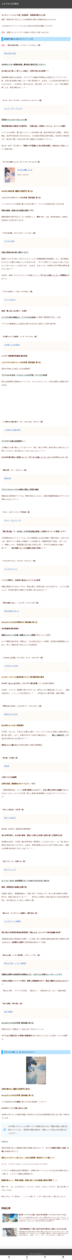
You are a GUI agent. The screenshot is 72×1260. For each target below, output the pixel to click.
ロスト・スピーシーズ (12, 520)
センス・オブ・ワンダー (13, 108)
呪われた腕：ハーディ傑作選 (15, 963)
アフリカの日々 (10, 300)
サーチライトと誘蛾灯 (12, 921)
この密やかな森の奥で (12, 430)
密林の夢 (7, 478)
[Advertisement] (36, 403)
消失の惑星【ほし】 (11, 611)
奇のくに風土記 (10, 818)
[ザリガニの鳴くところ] (9, 174)
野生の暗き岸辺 (10, 53)
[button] (66, 642)
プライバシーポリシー (36, 1254)
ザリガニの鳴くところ (24, 170)
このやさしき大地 (11, 666)
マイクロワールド (11, 569)
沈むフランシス (10, 870)
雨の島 (6, 766)
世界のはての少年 (11, 714)
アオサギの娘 (9, 241)
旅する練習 (8, 1012)
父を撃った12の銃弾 (12, 345)
